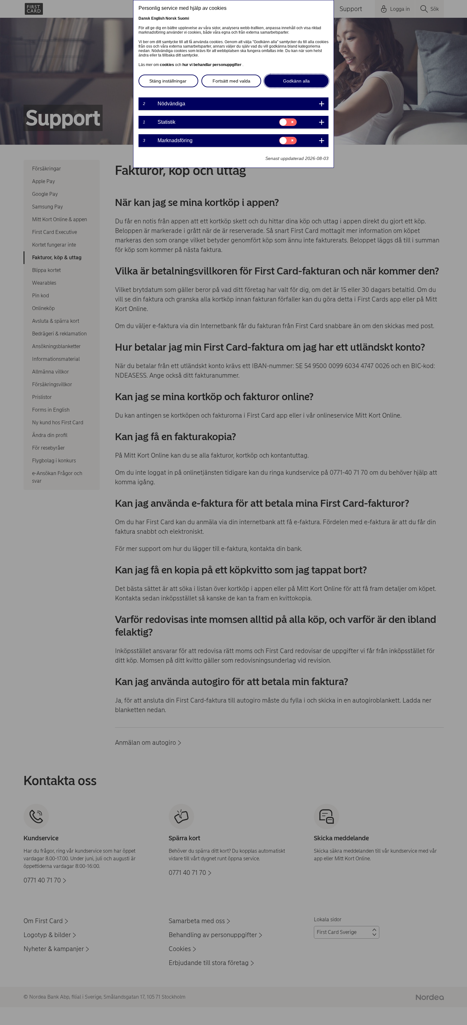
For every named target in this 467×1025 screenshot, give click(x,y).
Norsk (171, 18)
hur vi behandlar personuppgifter (212, 65)
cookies (167, 65)
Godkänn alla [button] (296, 80)
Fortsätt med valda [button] (231, 80)
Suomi (183, 18)
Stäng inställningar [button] (167, 80)
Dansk (144, 18)
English (158, 18)
